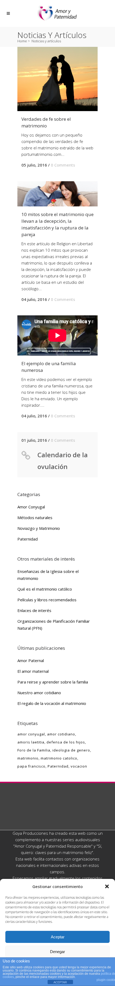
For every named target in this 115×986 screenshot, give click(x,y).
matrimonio (28, 758)
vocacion (79, 766)
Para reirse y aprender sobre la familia (52, 682)
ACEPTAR (60, 982)
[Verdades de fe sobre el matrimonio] (57, 79)
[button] (107, 886)
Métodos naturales (34, 517)
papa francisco (31, 766)
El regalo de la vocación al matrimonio (51, 703)
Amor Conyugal (31, 506)
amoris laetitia (30, 742)
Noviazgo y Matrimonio (38, 528)
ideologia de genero (71, 750)
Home (22, 41)
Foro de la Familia (33, 750)
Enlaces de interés (34, 610)
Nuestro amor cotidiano (39, 692)
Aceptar (57, 937)
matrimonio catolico (59, 758)
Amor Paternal (30, 660)
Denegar (57, 951)
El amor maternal (33, 671)
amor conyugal (31, 734)
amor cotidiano (61, 734)
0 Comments (63, 165)
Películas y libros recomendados (46, 599)
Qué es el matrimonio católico (44, 589)
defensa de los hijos (66, 742)
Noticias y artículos (46, 41)
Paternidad (27, 539)
